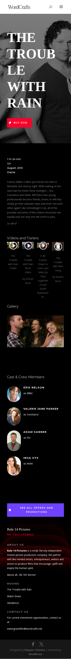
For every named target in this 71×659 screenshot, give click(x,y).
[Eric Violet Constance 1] (35, 346)
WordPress (35, 654)
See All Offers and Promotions (36, 510)
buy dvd (20, 122)
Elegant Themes (34, 650)
